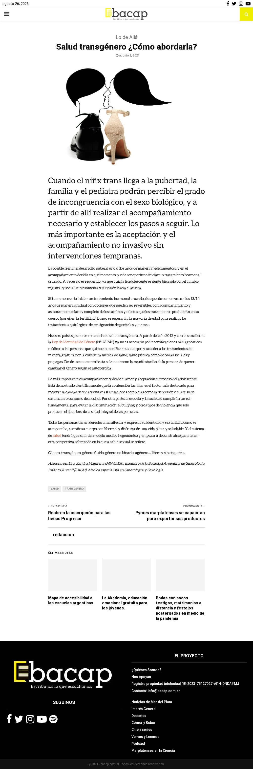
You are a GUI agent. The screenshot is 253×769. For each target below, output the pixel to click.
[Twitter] (18, 719)
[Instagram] (30, 719)
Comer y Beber (143, 723)
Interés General (143, 709)
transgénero (74, 488)
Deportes (138, 716)
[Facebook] (9, 719)
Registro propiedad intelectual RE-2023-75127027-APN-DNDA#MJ (185, 684)
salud (57, 435)
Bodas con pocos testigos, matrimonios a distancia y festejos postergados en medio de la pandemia (180, 608)
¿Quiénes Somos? (146, 670)
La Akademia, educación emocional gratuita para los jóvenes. (124, 603)
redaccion (63, 534)
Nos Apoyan (141, 677)
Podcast (138, 744)
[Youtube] (42, 719)
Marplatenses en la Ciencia (153, 750)
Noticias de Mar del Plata (151, 702)
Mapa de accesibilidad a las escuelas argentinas (70, 600)
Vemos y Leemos (145, 737)
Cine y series (141, 730)
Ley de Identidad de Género (73, 342)
